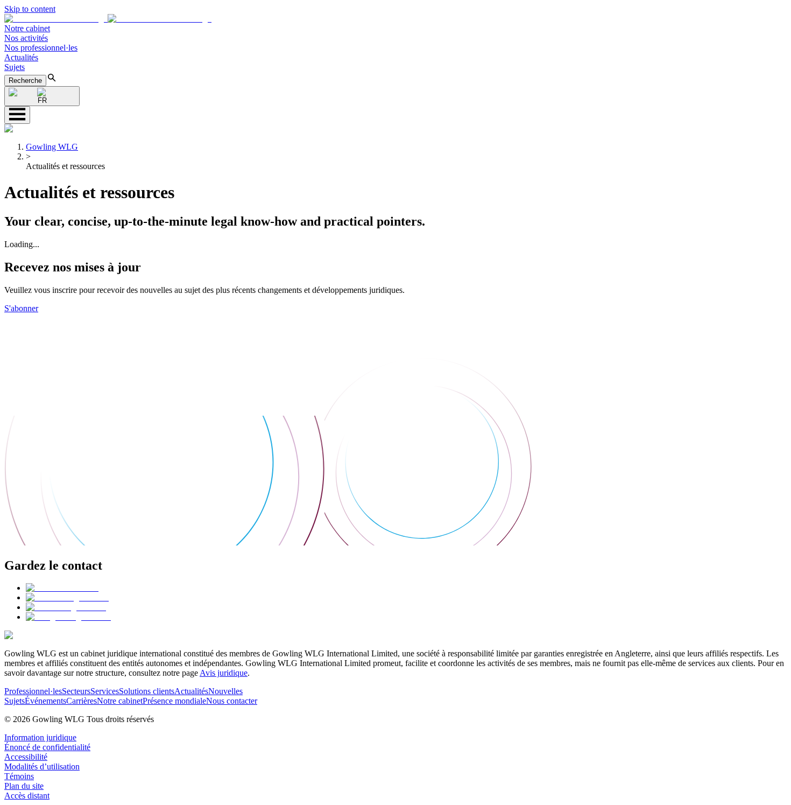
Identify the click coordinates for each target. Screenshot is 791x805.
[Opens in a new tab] (62, 587)
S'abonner (21, 308)
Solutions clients (146, 691)
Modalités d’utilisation (42, 766)
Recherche (25, 80)
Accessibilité (25, 756)
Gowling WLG (52, 146)
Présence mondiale (174, 700)
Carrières (81, 700)
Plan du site (24, 785)
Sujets (14, 67)
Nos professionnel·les (40, 47)
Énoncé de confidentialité (47, 747)
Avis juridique (224, 672)
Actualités (21, 57)
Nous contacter (231, 700)
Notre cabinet (27, 28)
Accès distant (27, 795)
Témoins (19, 776)
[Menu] (17, 115)
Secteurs (76, 691)
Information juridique (40, 737)
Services (104, 691)
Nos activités (26, 38)
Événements (45, 700)
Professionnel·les (33, 691)
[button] (107, 18)
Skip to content (29, 8)
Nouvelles (225, 691)
